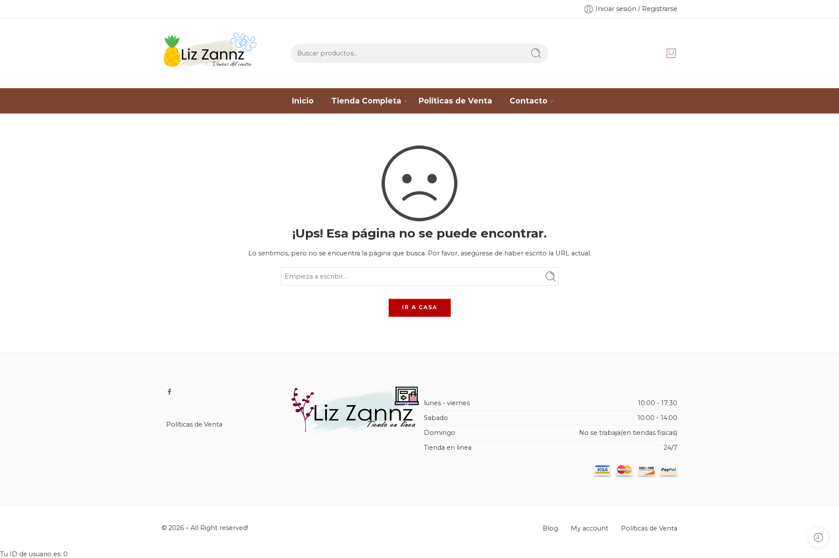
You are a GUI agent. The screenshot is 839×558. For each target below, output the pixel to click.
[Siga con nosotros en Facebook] (169, 391)
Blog (550, 528)
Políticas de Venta (455, 100)
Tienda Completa (366, 100)
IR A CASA (419, 307)
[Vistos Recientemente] (818, 537)
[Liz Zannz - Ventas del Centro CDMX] (211, 53)
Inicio (303, 100)
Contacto (529, 100)
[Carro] (671, 53)
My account (589, 528)
